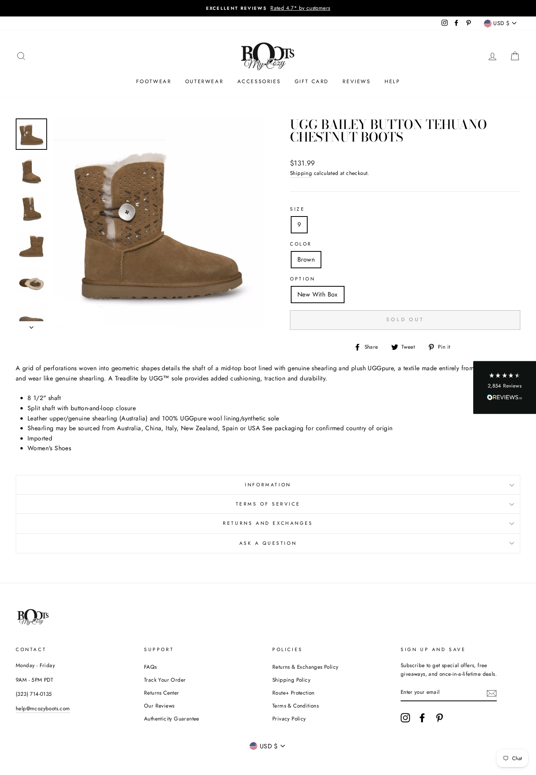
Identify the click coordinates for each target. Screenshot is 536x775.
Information (268, 484)
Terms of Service (268, 504)
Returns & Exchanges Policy (305, 667)
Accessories (259, 81)
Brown (306, 259)
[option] (268, 8)
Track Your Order (165, 680)
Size (297, 209)
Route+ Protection (293, 693)
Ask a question (268, 543)
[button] (504, 387)
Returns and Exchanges (268, 523)
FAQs (150, 667)
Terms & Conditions (295, 706)
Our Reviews (159, 706)
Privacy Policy (289, 718)
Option (302, 278)
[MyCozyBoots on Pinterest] (439, 717)
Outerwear (204, 81)
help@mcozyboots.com (43, 708)
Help (392, 81)
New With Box (317, 294)
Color (301, 243)
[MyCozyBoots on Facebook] (422, 717)
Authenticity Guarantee (171, 718)
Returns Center (161, 693)
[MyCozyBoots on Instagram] (405, 717)
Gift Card (312, 81)
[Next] (31, 325)
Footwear (153, 81)
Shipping (301, 173)
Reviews (356, 81)
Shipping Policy (291, 680)
